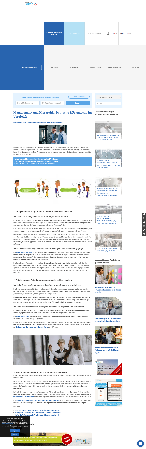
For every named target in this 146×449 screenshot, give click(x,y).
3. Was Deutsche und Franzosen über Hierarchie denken (34, 164)
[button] (140, 443)
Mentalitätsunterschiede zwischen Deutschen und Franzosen (37, 400)
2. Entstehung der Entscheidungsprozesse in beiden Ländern (36, 161)
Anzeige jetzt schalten (79, 96)
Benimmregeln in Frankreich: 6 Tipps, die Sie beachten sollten (108, 320)
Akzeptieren (15, 431)
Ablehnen (14, 434)
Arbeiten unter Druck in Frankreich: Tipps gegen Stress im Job (108, 289)
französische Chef (22, 316)
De (123, 33)
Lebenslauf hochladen (29, 67)
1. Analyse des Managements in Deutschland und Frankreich (36, 159)
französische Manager (24, 252)
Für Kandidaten (74, 33)
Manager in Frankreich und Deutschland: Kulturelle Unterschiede (38, 413)
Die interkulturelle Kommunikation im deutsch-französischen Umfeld (37, 123)
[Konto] (108, 33)
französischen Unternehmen (23, 397)
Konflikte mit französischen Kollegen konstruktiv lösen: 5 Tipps (107, 350)
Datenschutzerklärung (7, 423)
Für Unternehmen (94, 33)
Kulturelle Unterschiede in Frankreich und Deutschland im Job (37, 415)
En (130, 33)
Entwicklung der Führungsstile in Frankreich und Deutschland (37, 410)
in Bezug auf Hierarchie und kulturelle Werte (32, 327)
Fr (116, 33)
